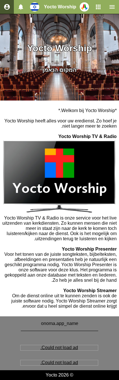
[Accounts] (21, 7)
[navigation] (7, 7)
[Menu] (112, 7)
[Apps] (98, 7)
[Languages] (35, 7)
